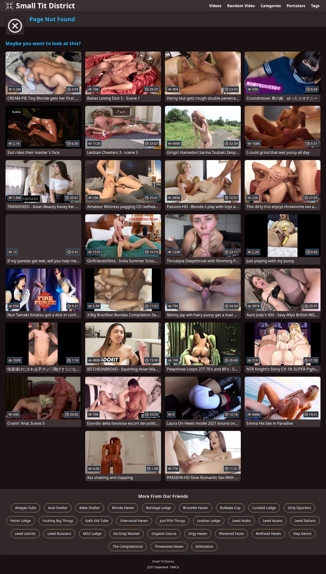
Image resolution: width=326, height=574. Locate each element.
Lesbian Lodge (208, 520)
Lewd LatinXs (25, 533)
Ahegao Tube (25, 507)
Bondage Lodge (158, 507)
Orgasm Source (164, 533)
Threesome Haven (169, 546)
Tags (315, 5)
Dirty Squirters (299, 507)
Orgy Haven (197, 533)
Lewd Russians (59, 533)
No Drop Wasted (126, 533)
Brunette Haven (195, 507)
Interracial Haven (134, 520)
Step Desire (302, 533)
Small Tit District (45, 6)
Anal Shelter (58, 507)
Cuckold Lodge (264, 507)
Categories (271, 5)
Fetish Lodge (21, 520)
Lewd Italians (305, 520)
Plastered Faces (231, 533)
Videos (215, 5)
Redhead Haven (268, 533)
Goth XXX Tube (96, 520)
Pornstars (296, 5)
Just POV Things (172, 520)
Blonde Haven (123, 507)
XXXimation (204, 546)
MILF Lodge (92, 533)
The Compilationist (128, 546)
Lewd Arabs (241, 520)
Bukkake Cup (230, 507)
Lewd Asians (273, 520)
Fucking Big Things (58, 520)
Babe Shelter (89, 507)
